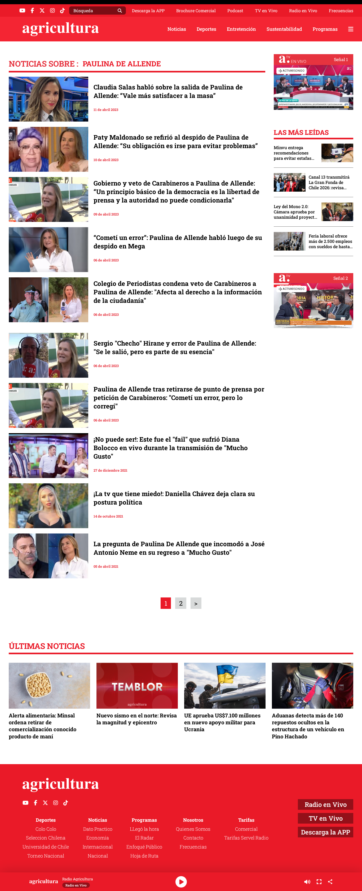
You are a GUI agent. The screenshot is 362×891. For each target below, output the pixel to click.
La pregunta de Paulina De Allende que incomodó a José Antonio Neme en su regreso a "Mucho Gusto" (179, 548)
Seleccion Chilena (45, 837)
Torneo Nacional (45, 856)
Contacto (193, 837)
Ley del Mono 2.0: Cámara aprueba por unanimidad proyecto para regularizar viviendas (295, 212)
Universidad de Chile (46, 846)
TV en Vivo (266, 10)
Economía (97, 837)
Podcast (235, 10)
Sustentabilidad (284, 29)
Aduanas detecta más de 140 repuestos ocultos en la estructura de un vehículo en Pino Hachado (308, 726)
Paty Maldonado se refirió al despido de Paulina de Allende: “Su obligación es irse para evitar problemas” (176, 141)
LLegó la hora (144, 829)
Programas (325, 29)
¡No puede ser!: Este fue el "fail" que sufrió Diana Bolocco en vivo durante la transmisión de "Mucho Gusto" (171, 447)
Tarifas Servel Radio (246, 837)
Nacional (98, 856)
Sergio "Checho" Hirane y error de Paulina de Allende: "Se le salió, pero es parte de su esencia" (175, 347)
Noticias (176, 29)
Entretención (241, 29)
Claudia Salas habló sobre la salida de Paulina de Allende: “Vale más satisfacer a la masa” (168, 91)
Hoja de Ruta (144, 856)
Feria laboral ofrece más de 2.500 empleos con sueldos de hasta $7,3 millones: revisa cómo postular (330, 241)
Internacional (98, 846)
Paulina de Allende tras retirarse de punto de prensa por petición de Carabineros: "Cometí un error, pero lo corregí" (179, 397)
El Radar (144, 837)
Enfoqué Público (144, 846)
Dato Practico (97, 829)
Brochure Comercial (196, 10)
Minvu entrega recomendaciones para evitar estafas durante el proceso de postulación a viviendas (295, 153)
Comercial (246, 829)
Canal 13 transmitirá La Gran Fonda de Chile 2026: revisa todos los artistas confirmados (329, 182)
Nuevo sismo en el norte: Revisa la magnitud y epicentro (136, 719)
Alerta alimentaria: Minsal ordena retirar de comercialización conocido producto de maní (42, 726)
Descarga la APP (148, 10)
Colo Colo (46, 829)
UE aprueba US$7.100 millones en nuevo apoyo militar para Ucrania (222, 722)
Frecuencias (341, 10)
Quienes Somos (193, 829)
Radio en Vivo (303, 10)
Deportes (206, 29)
